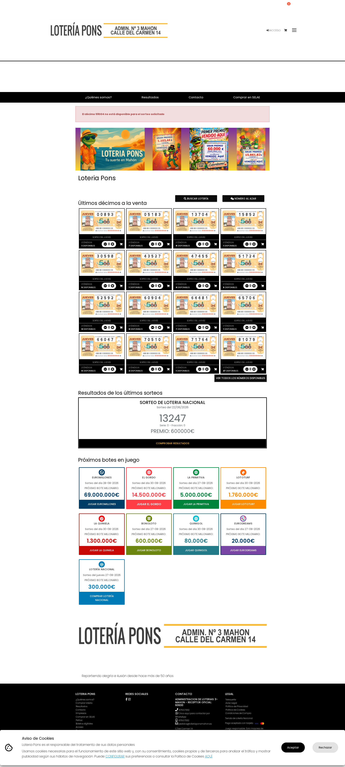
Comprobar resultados (172, 443)
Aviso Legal (231, 702)
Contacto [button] (196, 97)
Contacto (81, 709)
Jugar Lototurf (243, 504)
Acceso (275, 30)
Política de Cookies (235, 709)
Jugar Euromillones (102, 504)
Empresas (81, 713)
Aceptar (293, 747)
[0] (287, 30)
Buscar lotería (197, 198)
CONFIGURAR (115, 756)
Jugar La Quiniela (101, 550)
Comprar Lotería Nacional (102, 598)
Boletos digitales (84, 723)
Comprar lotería (84, 702)
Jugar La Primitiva (196, 504)
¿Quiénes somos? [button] (98, 97)
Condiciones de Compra (238, 713)
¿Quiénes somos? (85, 699)
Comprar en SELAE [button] (246, 97)
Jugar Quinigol (196, 550)
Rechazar (325, 747)
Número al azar (245, 198)
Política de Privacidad (237, 706)
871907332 (184, 709)
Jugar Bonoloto (149, 550)
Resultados (81, 706)
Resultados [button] (150, 97)
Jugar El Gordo (149, 504)
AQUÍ (208, 756)
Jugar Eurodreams (243, 550)
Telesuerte (231, 699)
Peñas (79, 720)
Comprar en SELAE (85, 716)
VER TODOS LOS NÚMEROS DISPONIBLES (240, 378)
